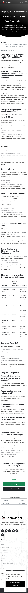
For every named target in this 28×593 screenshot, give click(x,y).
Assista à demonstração (13, 489)
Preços (3, 552)
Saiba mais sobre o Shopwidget (14, 479)
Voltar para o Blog (15, 497)
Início (2, 544)
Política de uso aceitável (7, 563)
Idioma (21, 2)
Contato (3, 555)
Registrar (13, 484)
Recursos (3, 550)
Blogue (4, 42)
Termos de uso (5, 561)
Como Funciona (5, 547)
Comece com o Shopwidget (8, 456)
